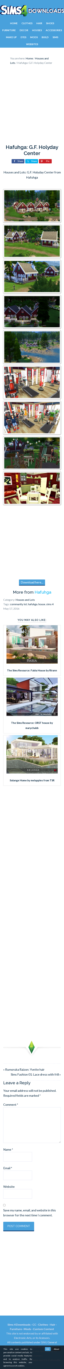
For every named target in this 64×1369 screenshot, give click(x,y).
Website (9, 1186)
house (41, 604)
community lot (18, 604)
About (56, 1349)
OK (47, 1349)
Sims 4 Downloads (32, 10)
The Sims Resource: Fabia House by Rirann (32, 670)
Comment (10, 1104)
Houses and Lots (25, 599)
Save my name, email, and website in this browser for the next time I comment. (29, 1212)
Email (7, 1168)
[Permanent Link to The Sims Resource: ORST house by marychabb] (32, 715)
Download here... (32, 582)
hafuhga (32, 604)
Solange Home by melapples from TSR (32, 780)
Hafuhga (43, 592)
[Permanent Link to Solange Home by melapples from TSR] (32, 772)
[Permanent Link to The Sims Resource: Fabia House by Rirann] (32, 662)
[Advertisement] (32, 105)
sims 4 (50, 604)
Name (8, 1149)
